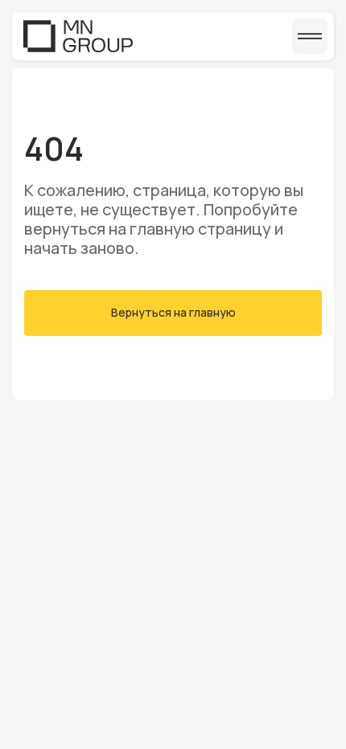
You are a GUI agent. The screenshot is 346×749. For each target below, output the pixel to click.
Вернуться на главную (173, 312)
